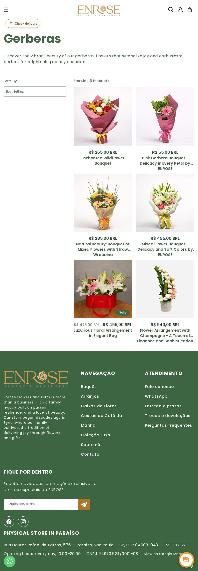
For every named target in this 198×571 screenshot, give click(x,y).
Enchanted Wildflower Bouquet (103, 160)
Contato (90, 454)
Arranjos (90, 396)
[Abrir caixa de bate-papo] (186, 560)
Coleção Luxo (95, 435)
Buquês (89, 386)
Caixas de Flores (99, 406)
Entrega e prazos (163, 406)
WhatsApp (156, 396)
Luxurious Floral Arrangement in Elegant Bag (103, 333)
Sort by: (11, 80)
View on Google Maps (163, 553)
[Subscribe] (84, 504)
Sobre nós (92, 444)
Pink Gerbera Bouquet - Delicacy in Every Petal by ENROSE (165, 160)
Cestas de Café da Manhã (101, 420)
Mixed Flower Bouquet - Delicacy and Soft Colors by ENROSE (165, 247)
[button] (6, 9)
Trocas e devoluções (168, 415)
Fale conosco (159, 386)
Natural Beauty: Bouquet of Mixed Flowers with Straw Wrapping (103, 247)
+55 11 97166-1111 (178, 545)
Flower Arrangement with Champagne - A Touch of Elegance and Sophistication (165, 333)
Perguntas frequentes (168, 425)
